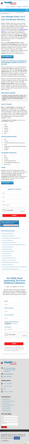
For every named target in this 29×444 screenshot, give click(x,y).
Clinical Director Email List (7, 240)
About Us (13, 6)
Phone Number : (9, 315)
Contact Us (25, 6)
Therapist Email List (6, 410)
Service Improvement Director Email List (10, 269)
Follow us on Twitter (8, 386)
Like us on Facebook (8, 383)
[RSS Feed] (2, 389)
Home (7, 6)
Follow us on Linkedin (8, 391)
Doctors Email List (6, 399)
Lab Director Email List (7, 255)
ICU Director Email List (7, 253)
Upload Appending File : (11, 322)
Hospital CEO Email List (7, 249)
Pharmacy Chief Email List (7, 264)
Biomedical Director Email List (8, 235)
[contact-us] (7, 56)
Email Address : (9, 308)
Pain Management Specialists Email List (10, 262)
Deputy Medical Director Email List (9, 242)
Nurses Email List (6, 403)
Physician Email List (6, 406)
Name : (6, 301)
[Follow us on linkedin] (1, 391)
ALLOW (17, 438)
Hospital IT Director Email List (8, 251)
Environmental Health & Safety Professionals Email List (13, 244)
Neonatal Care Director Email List (9, 260)
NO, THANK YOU (5, 440)
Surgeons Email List (6, 408)
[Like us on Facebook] (1, 383)
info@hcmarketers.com (8, 374)
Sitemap (19, 6)
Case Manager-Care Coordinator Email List (11, 238)
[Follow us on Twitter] (1, 386)
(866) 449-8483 (7, 376)
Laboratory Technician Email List (9, 258)
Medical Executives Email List (9, 12)
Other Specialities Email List (8, 405)
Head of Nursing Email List (7, 246)
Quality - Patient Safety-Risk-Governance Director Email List (14, 266)
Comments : (8, 327)
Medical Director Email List (7, 233)
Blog (5, 389)
